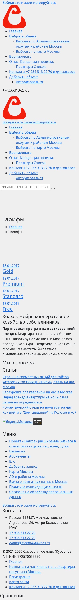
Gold (8, 271)
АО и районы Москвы (27, 476)
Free (8, 308)
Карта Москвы (21, 471)
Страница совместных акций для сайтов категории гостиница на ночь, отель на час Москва (39, 381)
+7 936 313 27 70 (22, 532)
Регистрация (19, 576)
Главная (15, 226)
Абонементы (19, 456)
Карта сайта (19, 581)
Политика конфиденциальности (35, 486)
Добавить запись (23, 466)
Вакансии (17, 451)
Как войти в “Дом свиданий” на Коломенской (39, 412)
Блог (13, 461)
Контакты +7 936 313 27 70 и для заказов (42, 587)
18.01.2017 (11, 265)
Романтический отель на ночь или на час (37, 407)
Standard (13, 296)
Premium (13, 283)
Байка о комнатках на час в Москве (38, 481)
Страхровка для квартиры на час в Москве (37, 392)
